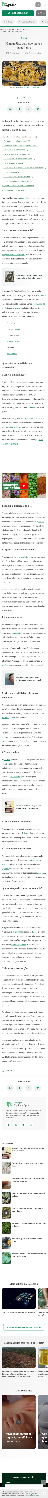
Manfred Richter (24, 87)
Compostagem (28, 22)
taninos (43, 295)
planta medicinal (24, 198)
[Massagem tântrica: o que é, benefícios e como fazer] (19, 1422)
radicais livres (15, 426)
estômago (19, 931)
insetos (17, 329)
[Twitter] (16, 1124)
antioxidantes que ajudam (31, 418)
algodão (5, 868)
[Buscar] (38, 4)
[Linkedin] (23, 1124)
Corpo (25, 29)
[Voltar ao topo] (43, 1482)
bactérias (5, 665)
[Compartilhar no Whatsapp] (10, 109)
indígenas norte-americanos (13, 254)
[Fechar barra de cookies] (44, 1493)
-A (30, 98)
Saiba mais (35, 1495)
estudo (41, 521)
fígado (35, 931)
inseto (26, 833)
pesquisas (18, 632)
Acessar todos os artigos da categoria (24, 1327)
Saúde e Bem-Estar (14, 29)
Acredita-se (15, 776)
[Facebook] (8, 1124)
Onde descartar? (19, 13)
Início (2, 29)
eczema (17, 341)
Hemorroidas (12, 353)
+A (24, 98)
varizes (7, 759)
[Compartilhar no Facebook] (19, 109)
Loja (42, 13)
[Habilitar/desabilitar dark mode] (17, 98)
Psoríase (10, 341)
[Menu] (45, 4)
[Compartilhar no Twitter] (28, 109)
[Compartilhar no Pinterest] (37, 109)
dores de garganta (18, 944)
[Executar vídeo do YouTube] (24, 485)
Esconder (32, 137)
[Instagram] (31, 1124)
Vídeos (9, 22)
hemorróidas (23, 556)
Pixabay (36, 87)
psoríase (14, 443)
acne (16, 308)
